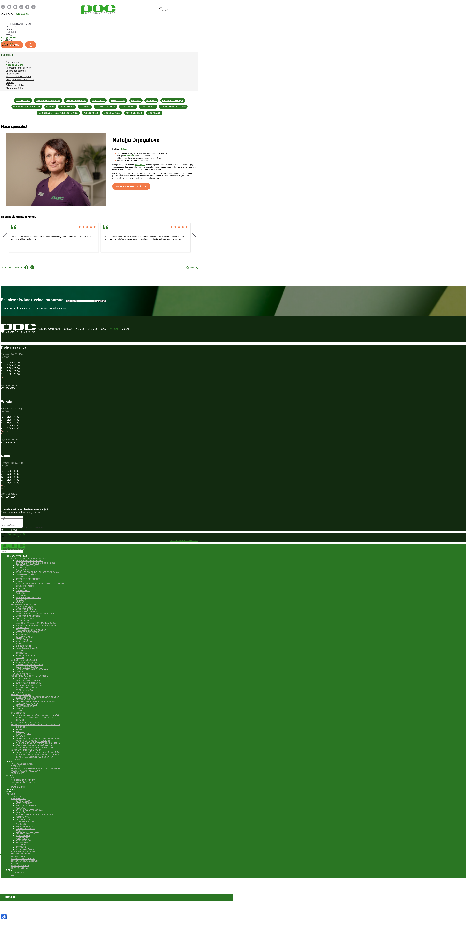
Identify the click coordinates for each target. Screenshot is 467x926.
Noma (9, 34)
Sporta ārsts (98, 100)
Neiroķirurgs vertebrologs (26, 107)
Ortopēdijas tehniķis (172, 100)
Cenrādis (11, 26)
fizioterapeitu (129, 155)
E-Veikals (11, 32)
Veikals (10, 29)
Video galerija (13, 73)
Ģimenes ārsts (67, 107)
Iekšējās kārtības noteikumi (20, 79)
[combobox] (177, 10)
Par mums (11, 37)
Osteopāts (151, 100)
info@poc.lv (17, 512)
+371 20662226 (22, 13)
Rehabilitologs (118, 100)
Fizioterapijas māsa (105, 107)
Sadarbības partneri (16, 70)
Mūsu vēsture (12, 61)
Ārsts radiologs (112, 113)
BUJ (196, 540)
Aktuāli (10, 40)
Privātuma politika (15, 85)
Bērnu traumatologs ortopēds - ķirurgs (58, 113)
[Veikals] (30, 44)
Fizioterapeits (128, 107)
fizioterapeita (140, 164)
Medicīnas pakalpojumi (18, 24)
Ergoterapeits (148, 107)
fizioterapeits (126, 149)
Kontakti (10, 82)
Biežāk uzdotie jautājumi (18, 76)
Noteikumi (174, 540)
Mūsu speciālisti (14, 64)
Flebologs (85, 107)
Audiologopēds (91, 113)
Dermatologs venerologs (173, 107)
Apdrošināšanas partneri (18, 67)
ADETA (20, 536)
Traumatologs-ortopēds (48, 100)
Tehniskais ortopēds (76, 100)
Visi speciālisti (23, 100)
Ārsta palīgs (154, 113)
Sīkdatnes (190, 540)
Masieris (50, 107)
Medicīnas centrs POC (16, 534)
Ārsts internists (134, 113)
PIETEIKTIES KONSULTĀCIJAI (131, 186)
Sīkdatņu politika (14, 88)
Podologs (136, 100)
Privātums (182, 540)
